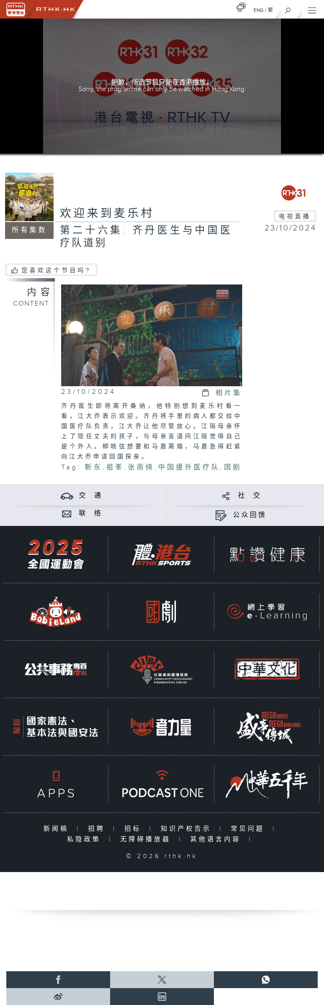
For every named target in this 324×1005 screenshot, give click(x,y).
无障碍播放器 (147, 839)
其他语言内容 (217, 839)
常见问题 (249, 828)
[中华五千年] (267, 784)
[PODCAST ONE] (161, 784)
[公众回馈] (220, 515)
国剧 (233, 467)
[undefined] (241, 7)
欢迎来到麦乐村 (107, 213)
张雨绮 (141, 467)
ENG (259, 10)
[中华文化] (267, 669)
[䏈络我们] (66, 513)
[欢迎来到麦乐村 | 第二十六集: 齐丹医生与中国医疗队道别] (151, 335)
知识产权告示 (188, 828)
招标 (134, 828)
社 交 (250, 496)
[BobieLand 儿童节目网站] (55, 612)
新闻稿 (58, 828)
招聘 (98, 828)
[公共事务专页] (55, 669)
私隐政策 (86, 839)
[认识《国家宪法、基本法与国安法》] (55, 727)
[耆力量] (161, 727)
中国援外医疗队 (189, 467)
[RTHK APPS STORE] (55, 784)
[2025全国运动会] (55, 554)
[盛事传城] (267, 727)
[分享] (226, 495)
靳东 (94, 467)
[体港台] (161, 554)
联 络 (91, 513)
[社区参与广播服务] (161, 669)
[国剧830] (161, 612)
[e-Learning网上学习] (267, 612)
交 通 (91, 496)
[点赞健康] (267, 554)
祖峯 (115, 467)
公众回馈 (250, 515)
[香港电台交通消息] (66, 495)
